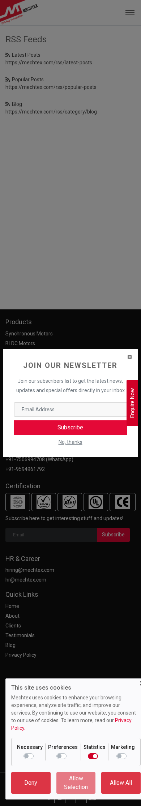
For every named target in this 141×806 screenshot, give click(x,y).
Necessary (30, 747)
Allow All (121, 782)
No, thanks (70, 442)
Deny (30, 782)
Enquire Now (132, 403)
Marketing (123, 747)
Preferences (63, 747)
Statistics (95, 747)
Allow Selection (76, 782)
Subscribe (70, 427)
